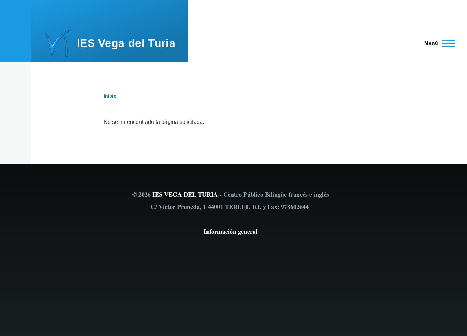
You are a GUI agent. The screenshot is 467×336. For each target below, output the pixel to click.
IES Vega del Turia (126, 43)
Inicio (110, 96)
